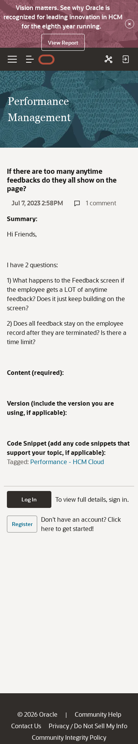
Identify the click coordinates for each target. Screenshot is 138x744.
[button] (29, 59)
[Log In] (125, 59)
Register (22, 524)
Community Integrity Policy (69, 737)
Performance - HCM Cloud (67, 462)
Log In (29, 499)
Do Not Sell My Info (100, 726)
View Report (63, 42)
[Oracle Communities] (108, 59)
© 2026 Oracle (37, 714)
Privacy (59, 726)
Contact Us (26, 726)
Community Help (98, 714)
